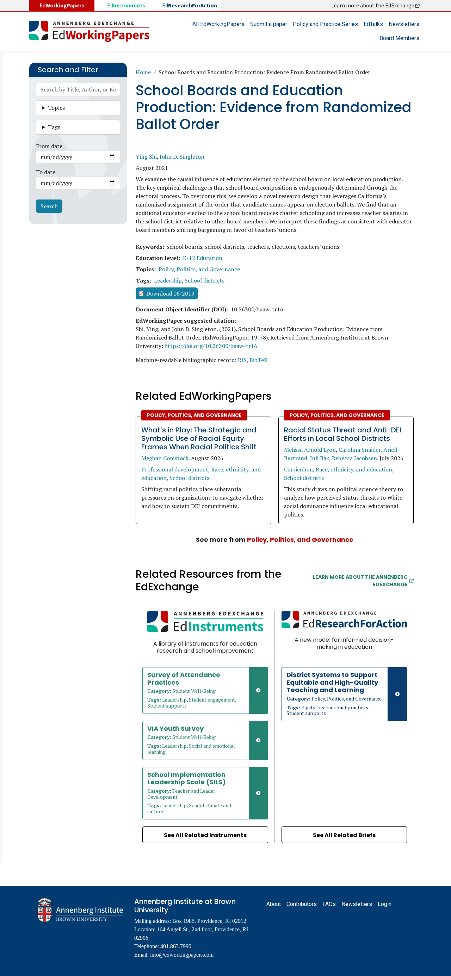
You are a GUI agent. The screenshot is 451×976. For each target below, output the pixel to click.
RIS (242, 360)
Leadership (168, 280)
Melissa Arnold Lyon (310, 450)
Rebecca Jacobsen (354, 458)
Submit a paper (268, 24)
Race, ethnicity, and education (354, 469)
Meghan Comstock (165, 458)
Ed (126, 5)
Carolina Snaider (360, 450)
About (273, 904)
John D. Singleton (182, 156)
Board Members (399, 38)
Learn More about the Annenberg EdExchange (360, 580)
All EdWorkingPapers (218, 24)
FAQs (329, 904)
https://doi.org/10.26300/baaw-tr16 (211, 346)
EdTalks (373, 24)
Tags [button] (54, 127)
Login (384, 904)
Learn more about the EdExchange (373, 5)
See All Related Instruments (205, 835)
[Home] (92, 31)
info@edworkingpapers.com (182, 955)
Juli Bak (319, 458)
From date (49, 146)
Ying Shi (146, 156)
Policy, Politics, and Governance (199, 269)
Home (143, 72)
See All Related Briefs (344, 835)
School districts (204, 280)
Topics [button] (56, 108)
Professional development (174, 469)
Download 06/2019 (170, 293)
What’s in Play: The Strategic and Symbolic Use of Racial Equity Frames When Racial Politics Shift (199, 438)
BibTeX (258, 360)
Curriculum (298, 469)
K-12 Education (202, 258)
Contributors (301, 904)
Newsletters (404, 24)
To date (45, 172)
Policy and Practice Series (325, 24)
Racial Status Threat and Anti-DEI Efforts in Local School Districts (342, 434)
